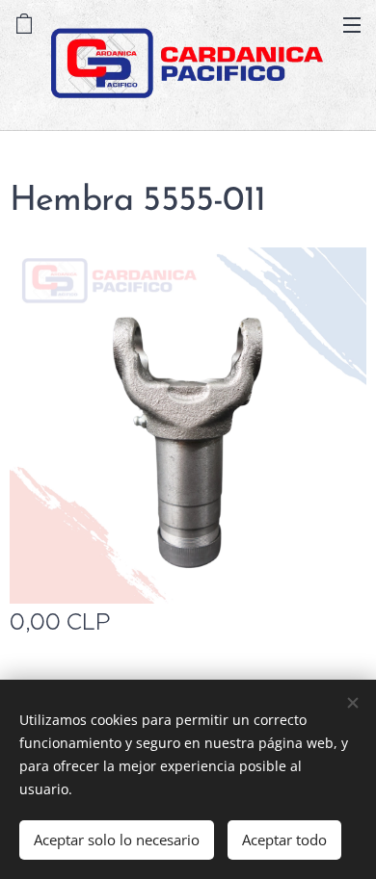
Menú (352, 24)
